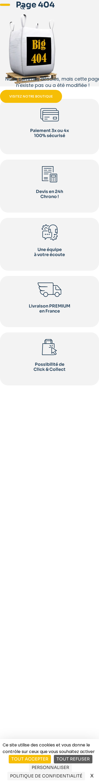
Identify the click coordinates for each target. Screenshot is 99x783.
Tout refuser (73, 759)
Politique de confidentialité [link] (46, 776)
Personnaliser (50, 767)
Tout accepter (29, 759)
